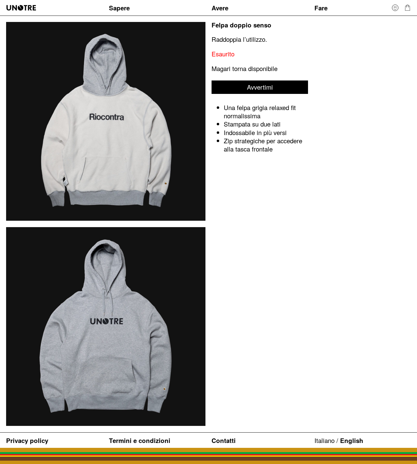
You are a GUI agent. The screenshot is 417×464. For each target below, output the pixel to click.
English (351, 440)
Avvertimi (260, 86)
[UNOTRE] (54, 8)
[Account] (395, 8)
